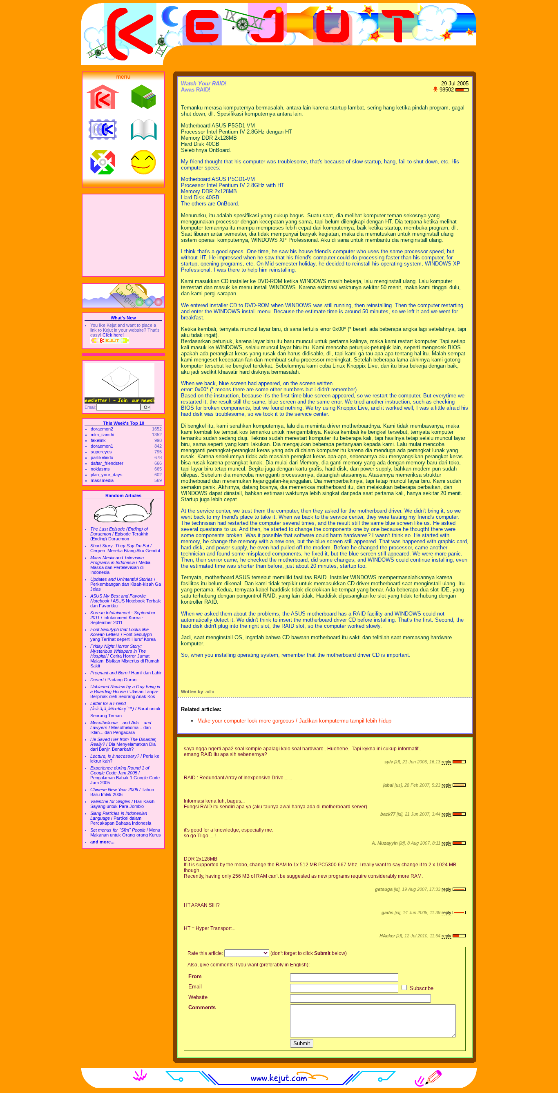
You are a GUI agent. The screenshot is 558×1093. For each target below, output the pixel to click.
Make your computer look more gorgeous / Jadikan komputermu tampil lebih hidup (294, 721)
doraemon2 (102, 428)
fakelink (98, 440)
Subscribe (420, 988)
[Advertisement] (123, 235)
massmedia (102, 480)
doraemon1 (102, 446)
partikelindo (102, 457)
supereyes (101, 451)
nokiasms (100, 468)
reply (446, 761)
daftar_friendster (107, 463)
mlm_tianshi (102, 434)
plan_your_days (107, 474)
